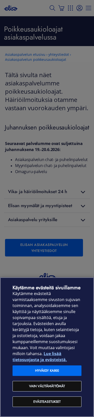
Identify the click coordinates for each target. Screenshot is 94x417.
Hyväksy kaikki (47, 370)
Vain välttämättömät (47, 386)
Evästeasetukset (47, 401)
